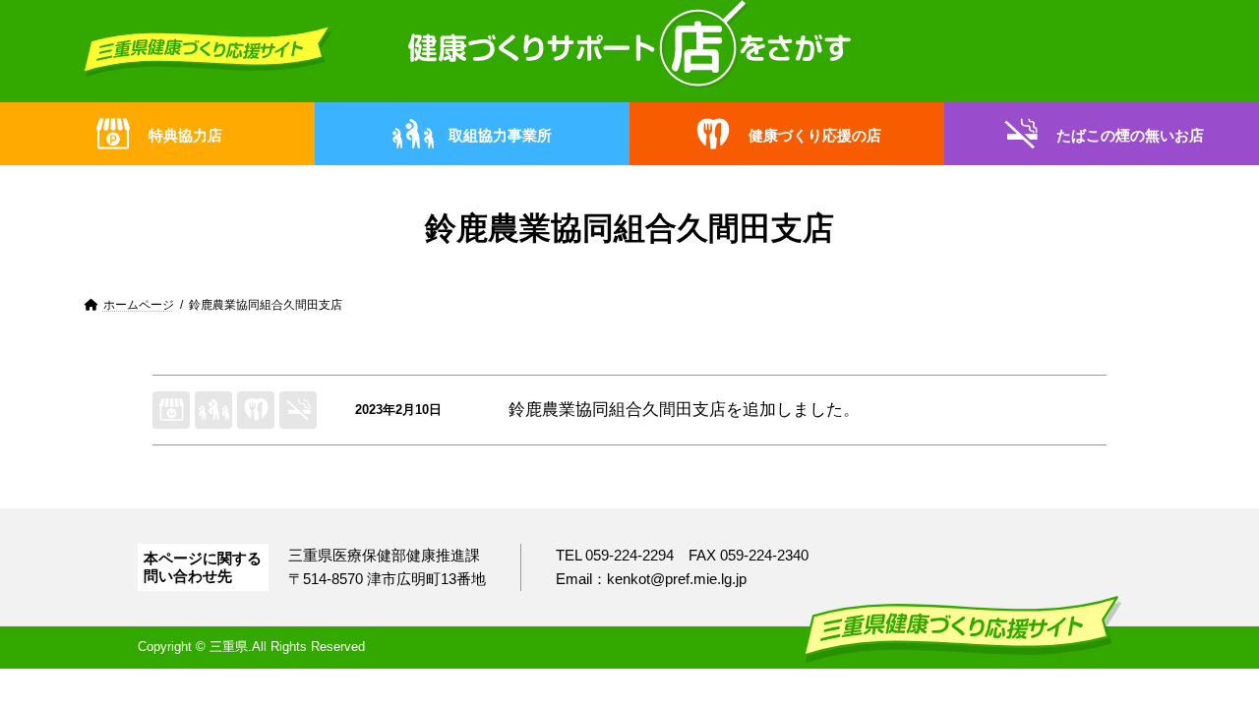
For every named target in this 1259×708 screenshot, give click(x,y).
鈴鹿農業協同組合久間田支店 (617, 409)
